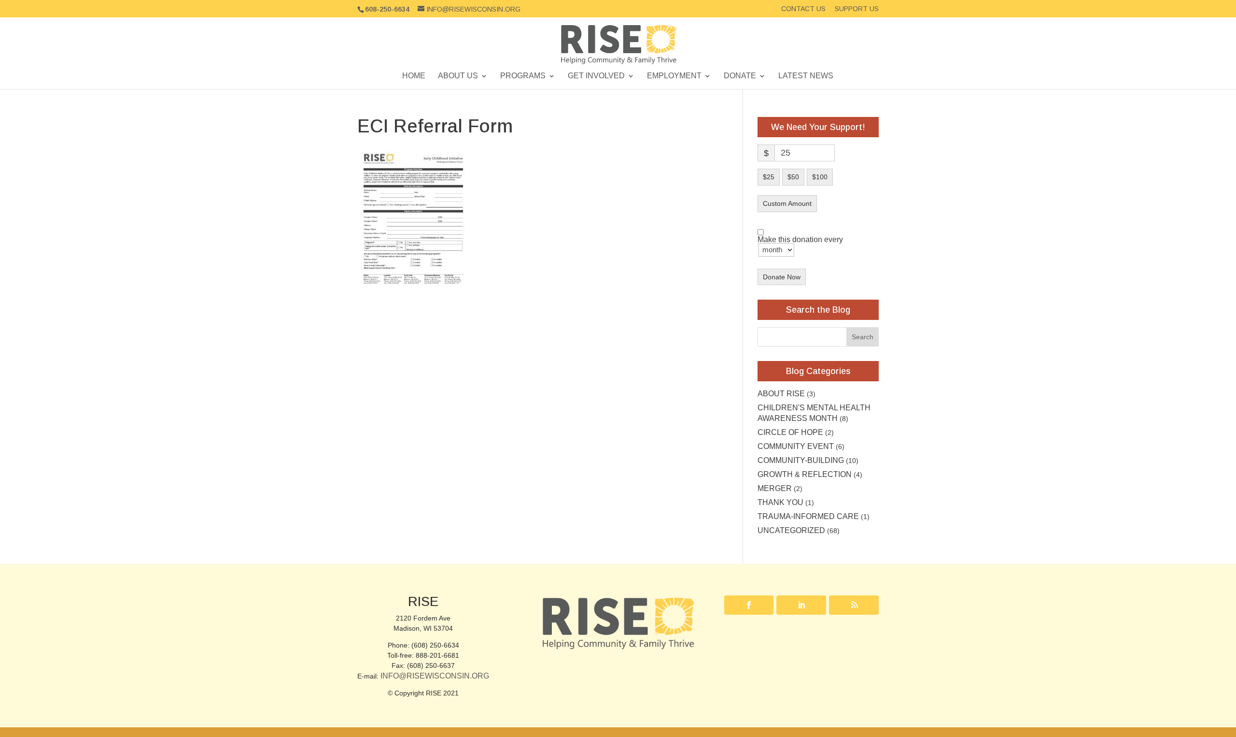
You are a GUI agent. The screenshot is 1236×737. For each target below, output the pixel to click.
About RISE (781, 394)
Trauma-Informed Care (808, 516)
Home (413, 76)
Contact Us (803, 9)
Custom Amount (787, 203)
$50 (793, 177)
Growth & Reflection (805, 474)
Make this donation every (800, 240)
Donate (740, 76)
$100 (820, 177)
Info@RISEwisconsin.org (434, 676)
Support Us (857, 9)
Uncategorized (791, 530)
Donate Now (782, 277)
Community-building (801, 460)
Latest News (805, 76)
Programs (523, 76)
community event (796, 446)
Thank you (780, 502)
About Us (458, 76)
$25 (768, 177)
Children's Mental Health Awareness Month (814, 413)
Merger (775, 488)
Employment (674, 76)
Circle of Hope (790, 432)
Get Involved (596, 76)
